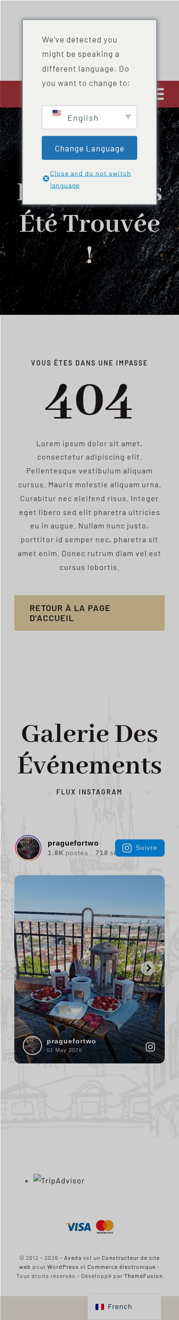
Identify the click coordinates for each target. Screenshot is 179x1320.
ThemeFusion (143, 1275)
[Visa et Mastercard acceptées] (90, 1218)
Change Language (90, 147)
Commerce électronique (121, 1266)
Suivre (147, 847)
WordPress (63, 1266)
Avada (73, 1257)
